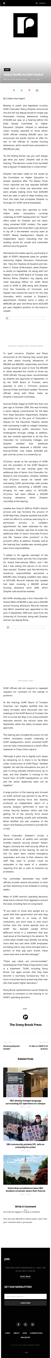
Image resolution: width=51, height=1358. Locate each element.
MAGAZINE (25, 1337)
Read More (25, 1276)
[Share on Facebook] (14, 90)
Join (25, 1333)
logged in (19, 1212)
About (17, 1333)
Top (26, 1352)
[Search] (37, 3)
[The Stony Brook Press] (25, 25)
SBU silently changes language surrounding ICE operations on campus (25, 1102)
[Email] (37, 90)
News (7, 70)
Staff (7, 1333)
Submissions (36, 1333)
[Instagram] (32, 1324)
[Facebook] (18, 1324)
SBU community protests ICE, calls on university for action (25, 1146)
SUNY (25, 1009)
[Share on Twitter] (22, 90)
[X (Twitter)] (25, 1324)
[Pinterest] (29, 90)
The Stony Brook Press (17, 79)
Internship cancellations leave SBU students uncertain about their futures (25, 1189)
